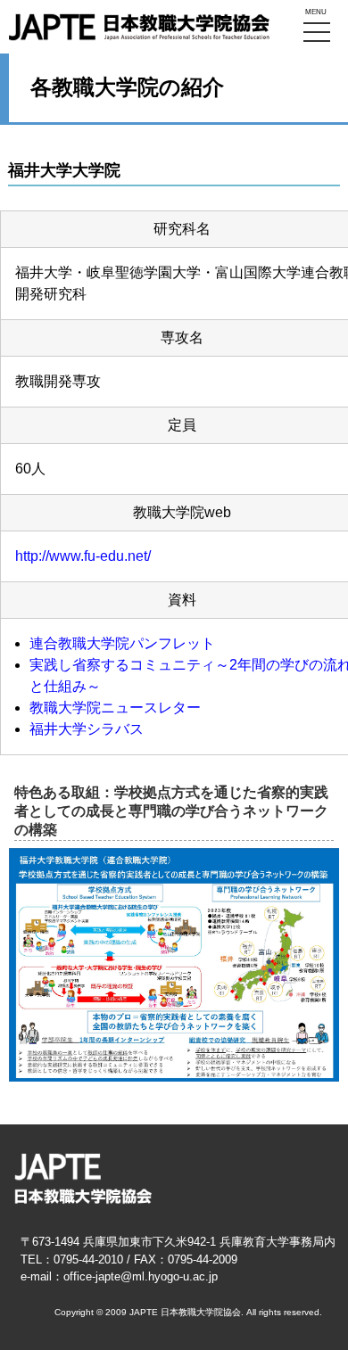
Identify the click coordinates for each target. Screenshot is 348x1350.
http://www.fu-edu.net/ (83, 556)
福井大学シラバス (86, 729)
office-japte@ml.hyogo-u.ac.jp (140, 1276)
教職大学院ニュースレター (115, 707)
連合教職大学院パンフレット (122, 643)
